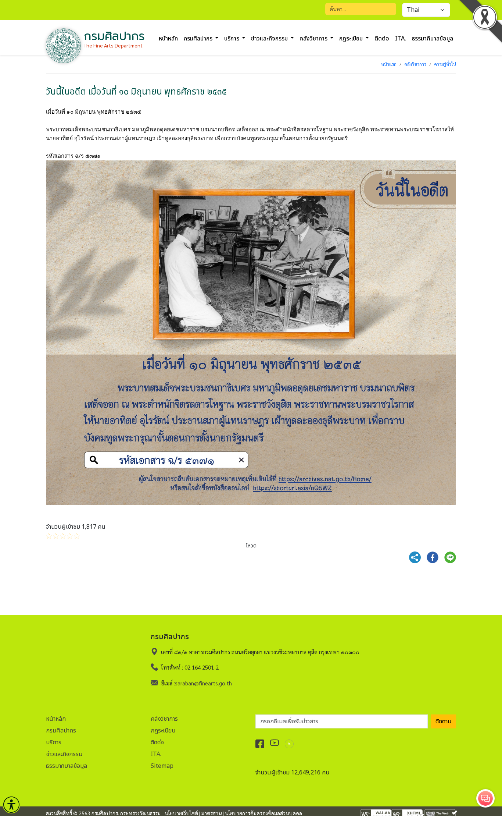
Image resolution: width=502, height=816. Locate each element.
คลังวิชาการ (415, 64)
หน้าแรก (389, 64)
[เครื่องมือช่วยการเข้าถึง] (11, 804)
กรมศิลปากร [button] (199, 38)
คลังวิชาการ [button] (314, 38)
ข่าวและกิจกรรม (64, 754)
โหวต (251, 546)
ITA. (400, 38)
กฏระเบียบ (163, 730)
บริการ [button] (232, 38)
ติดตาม (443, 721)
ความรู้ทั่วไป (445, 64)
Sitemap (162, 766)
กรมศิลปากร (61, 730)
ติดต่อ (381, 38)
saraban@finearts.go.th (203, 683)
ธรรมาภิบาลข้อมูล (432, 38)
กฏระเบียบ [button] (351, 38)
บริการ (53, 742)
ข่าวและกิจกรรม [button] (270, 38)
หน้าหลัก (168, 38)
